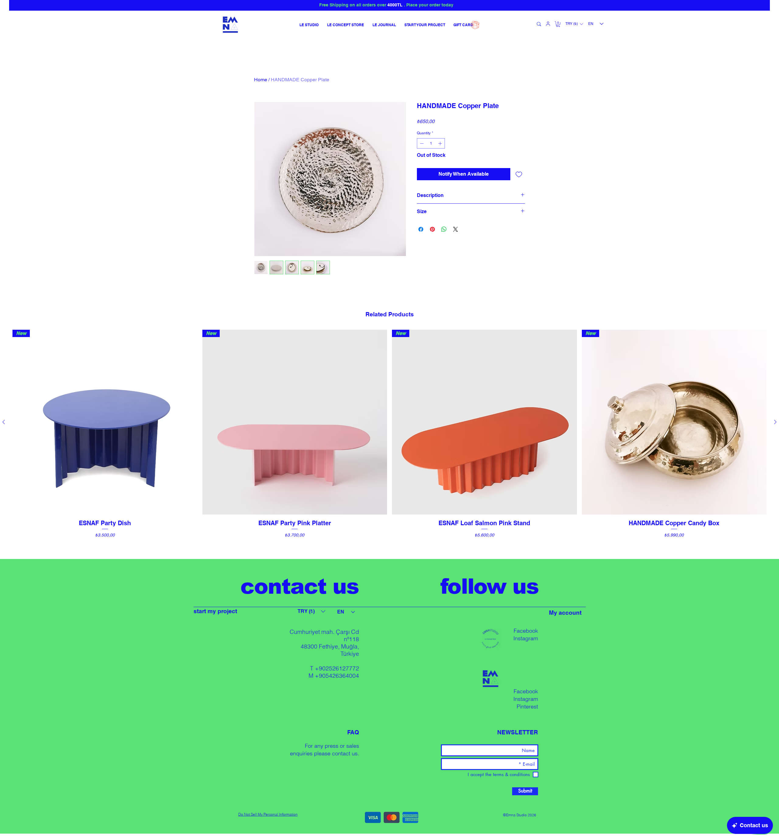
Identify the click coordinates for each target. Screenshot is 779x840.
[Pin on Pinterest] (432, 229)
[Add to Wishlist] (519, 174)
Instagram (525, 638)
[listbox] (574, 24)
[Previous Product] (3, 422)
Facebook (526, 630)
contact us (345, 753)
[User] (548, 23)
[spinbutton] (430, 143)
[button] (558, 24)
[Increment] (440, 143)
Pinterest (527, 706)
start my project (215, 611)
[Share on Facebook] (420, 229)
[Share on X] (455, 229)
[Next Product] (775, 422)
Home (260, 80)
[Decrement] (421, 143)
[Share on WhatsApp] (444, 229)
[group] (389, 441)
